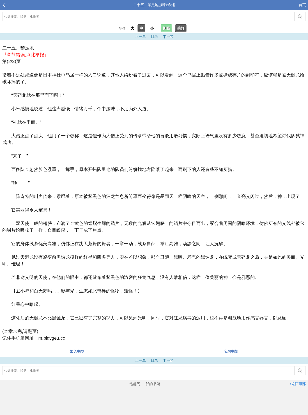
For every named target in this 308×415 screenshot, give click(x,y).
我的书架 (231, 351)
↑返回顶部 (298, 384)
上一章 (140, 36)
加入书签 (77, 351)
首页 (302, 5)
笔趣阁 (134, 384)
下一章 (168, 36)
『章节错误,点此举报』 (25, 54)
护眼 (166, 28)
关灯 (180, 28)
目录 (154, 36)
